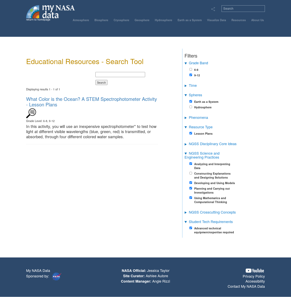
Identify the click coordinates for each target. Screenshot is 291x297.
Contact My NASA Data (246, 286)
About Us (257, 20)
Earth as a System (190, 20)
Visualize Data (216, 20)
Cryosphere (121, 20)
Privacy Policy (254, 276)
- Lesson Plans (91, 101)
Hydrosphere (163, 20)
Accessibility (255, 281)
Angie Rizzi (161, 281)
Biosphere (101, 20)
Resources (238, 20)
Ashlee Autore (157, 275)
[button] (255, 271)
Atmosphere (81, 20)
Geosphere (142, 20)
